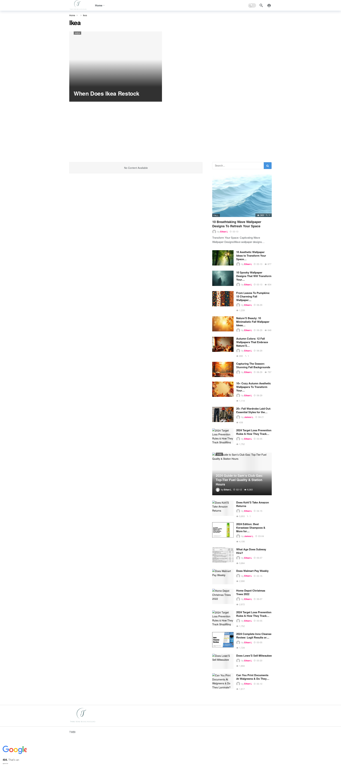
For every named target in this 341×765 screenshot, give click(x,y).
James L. (248, 417)
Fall (216, 215)
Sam (219, 454)
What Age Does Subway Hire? (251, 551)
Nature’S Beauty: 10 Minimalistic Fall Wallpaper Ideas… (252, 321)
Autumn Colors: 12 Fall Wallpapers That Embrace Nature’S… (252, 342)
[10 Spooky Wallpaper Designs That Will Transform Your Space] (223, 278)
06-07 (259, 598)
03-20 (259, 660)
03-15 (259, 575)
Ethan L (224, 231)
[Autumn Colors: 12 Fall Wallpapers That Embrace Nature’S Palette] (223, 344)
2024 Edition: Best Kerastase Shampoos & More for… (250, 527)
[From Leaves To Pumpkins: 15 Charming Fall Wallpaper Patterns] (223, 298)
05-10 (259, 683)
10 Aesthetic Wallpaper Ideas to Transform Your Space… (251, 255)
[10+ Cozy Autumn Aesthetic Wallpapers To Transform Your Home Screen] (223, 389)
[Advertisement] (170, 128)
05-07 (259, 557)
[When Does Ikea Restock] (115, 66)
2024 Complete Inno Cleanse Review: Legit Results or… (253, 635)
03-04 (261, 536)
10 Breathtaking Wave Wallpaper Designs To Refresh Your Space (236, 223)
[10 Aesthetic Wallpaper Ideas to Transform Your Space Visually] (223, 257)
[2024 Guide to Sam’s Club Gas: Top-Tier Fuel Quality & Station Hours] (242, 474)
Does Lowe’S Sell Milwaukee (254, 655)
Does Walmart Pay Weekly (252, 571)
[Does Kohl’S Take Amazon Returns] (223, 508)
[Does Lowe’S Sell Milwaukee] (223, 661)
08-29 (259, 304)
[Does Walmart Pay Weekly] (223, 576)
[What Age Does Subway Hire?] (223, 555)
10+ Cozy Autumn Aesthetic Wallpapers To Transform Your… (253, 386)
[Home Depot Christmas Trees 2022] (223, 596)
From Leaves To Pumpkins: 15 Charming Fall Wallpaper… (253, 296)
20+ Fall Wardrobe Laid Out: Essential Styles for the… (253, 410)
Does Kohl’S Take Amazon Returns (252, 504)
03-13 (235, 231)
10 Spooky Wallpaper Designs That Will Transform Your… (253, 275)
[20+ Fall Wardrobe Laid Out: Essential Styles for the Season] (223, 414)
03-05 (259, 438)
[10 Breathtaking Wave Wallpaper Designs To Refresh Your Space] (242, 196)
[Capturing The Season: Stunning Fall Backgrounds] (223, 369)
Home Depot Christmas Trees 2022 (250, 592)
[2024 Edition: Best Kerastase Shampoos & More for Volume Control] (223, 530)
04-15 (259, 510)
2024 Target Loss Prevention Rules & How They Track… (253, 432)
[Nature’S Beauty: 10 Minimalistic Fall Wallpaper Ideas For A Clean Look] (223, 324)
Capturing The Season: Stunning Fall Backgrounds (253, 365)
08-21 (261, 416)
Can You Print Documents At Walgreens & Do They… (252, 677)
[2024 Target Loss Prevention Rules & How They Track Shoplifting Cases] (223, 436)
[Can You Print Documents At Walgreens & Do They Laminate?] (223, 681)
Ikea (77, 33)
